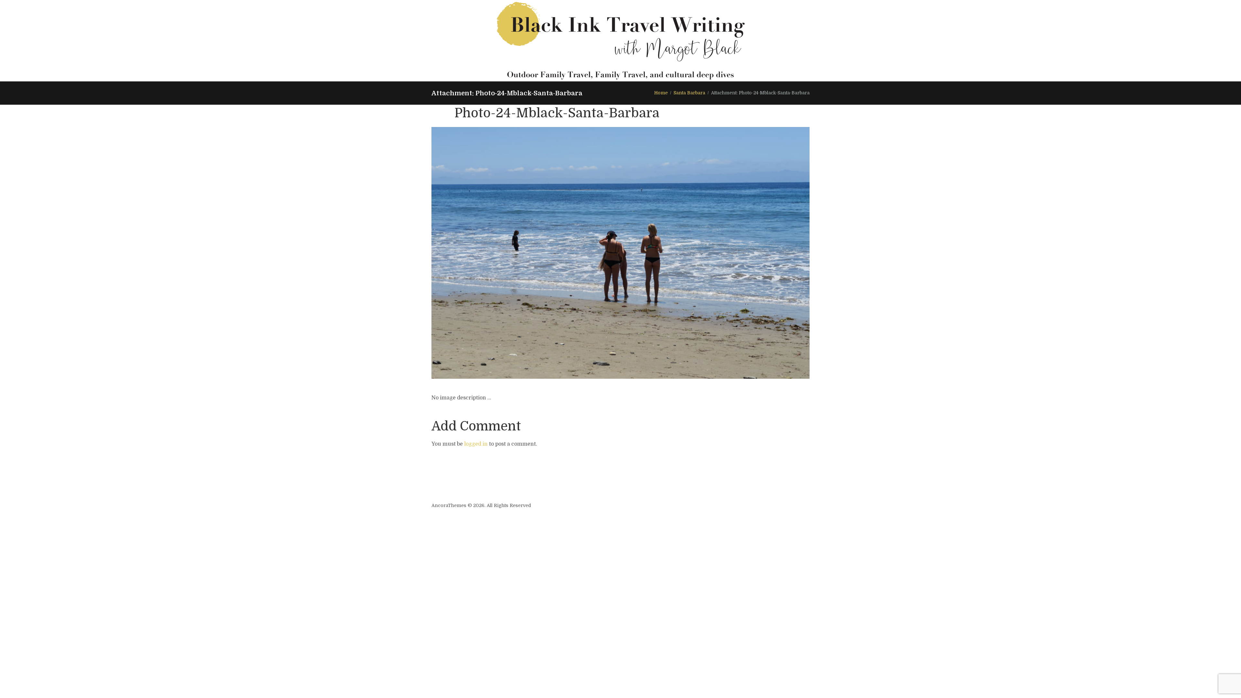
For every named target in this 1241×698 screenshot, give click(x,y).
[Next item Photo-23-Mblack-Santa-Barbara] (715, 253)
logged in (476, 444)
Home (661, 92)
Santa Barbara (689, 92)
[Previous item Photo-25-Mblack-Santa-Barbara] (525, 253)
